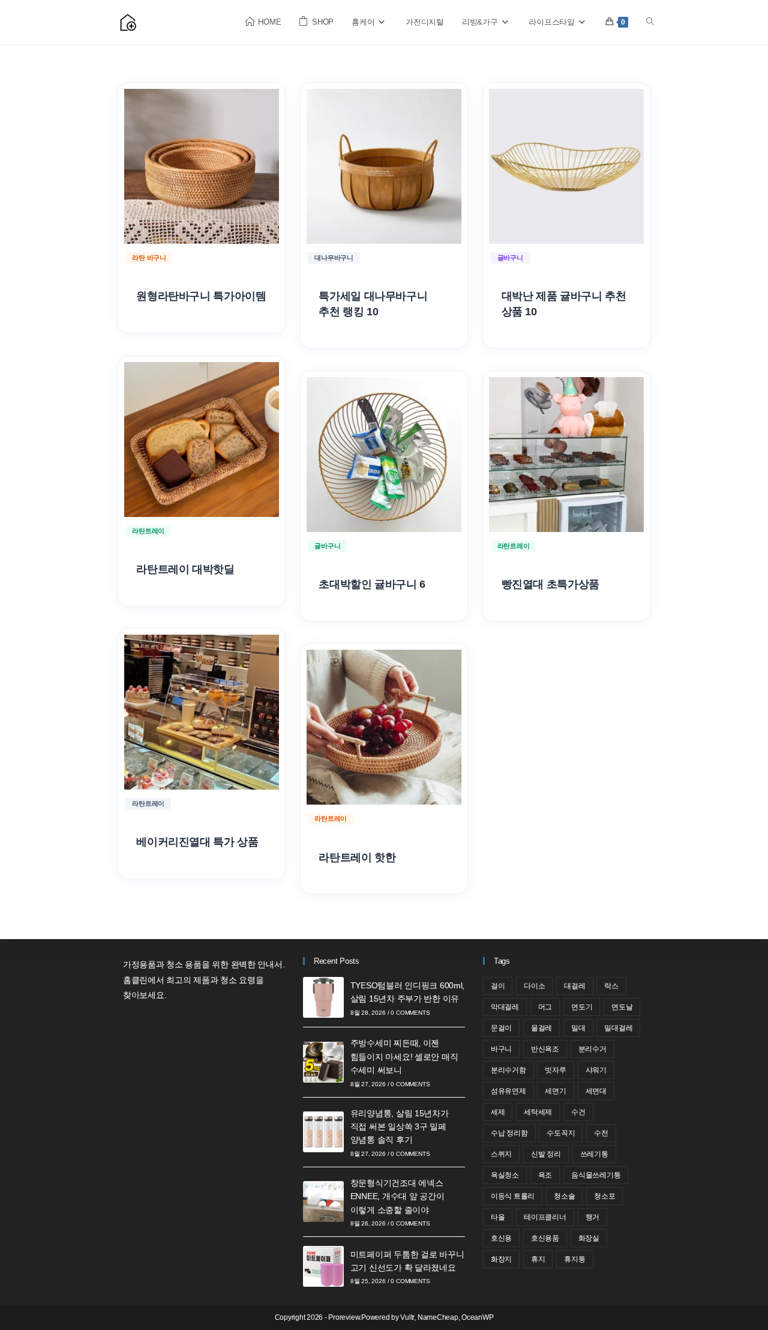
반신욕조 (545, 1049)
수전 (601, 1133)
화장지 (501, 1259)
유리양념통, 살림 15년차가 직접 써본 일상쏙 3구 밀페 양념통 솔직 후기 (399, 1126)
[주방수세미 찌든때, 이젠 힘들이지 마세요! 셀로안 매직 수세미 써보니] (323, 1062)
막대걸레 (505, 1007)
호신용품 (545, 1238)
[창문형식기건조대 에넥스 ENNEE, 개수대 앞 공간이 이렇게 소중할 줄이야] (323, 1201)
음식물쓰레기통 (595, 1175)
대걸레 (574, 986)
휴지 (538, 1259)
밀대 (578, 1028)
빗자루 (555, 1070)
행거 (593, 1217)
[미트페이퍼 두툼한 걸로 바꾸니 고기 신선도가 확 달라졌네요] (323, 1266)
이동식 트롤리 (513, 1196)
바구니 (501, 1049)
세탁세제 (538, 1112)
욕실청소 (505, 1175)
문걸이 (501, 1028)
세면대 (596, 1091)
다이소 (534, 986)
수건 (578, 1112)
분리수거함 (508, 1070)
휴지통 (574, 1259)
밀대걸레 (618, 1028)
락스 (611, 986)
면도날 (621, 1007)
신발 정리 (546, 1154)
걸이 (498, 986)
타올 (498, 1217)
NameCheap (438, 1317)
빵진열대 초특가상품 (550, 584)
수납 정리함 (509, 1133)
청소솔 (564, 1196)
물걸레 (541, 1028)
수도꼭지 (561, 1133)
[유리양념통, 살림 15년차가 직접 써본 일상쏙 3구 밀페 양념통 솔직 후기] (323, 1131)
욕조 (545, 1175)
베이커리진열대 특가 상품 (197, 842)
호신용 (501, 1238)
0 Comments (410, 1012)
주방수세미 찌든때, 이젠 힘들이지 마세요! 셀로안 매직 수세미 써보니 (404, 1056)
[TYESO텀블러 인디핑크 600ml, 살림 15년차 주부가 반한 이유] (323, 997)
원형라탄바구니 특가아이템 (201, 296)
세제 (498, 1112)
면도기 (581, 1007)
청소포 (604, 1196)
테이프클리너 (545, 1217)
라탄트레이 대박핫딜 (185, 569)
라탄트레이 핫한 (357, 857)
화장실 (588, 1238)
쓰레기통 (594, 1154)
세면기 (555, 1091)
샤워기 (596, 1070)
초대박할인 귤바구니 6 (372, 584)
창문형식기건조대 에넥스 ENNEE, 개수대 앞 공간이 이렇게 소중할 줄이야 (397, 1196)
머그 (545, 1007)
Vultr (407, 1317)
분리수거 (592, 1049)
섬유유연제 (508, 1091)
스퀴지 (501, 1154)
